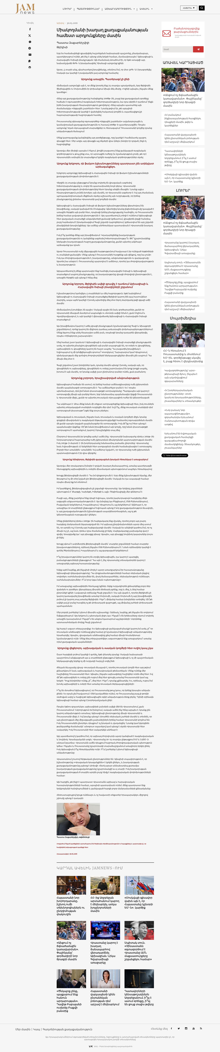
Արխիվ (61, 23)
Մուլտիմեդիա (183, 318)
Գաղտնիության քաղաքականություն (67, 1029)
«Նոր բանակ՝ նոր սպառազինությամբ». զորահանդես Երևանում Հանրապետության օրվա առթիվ (179, 417)
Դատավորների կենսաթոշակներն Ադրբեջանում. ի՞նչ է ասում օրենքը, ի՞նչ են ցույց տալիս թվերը (139, 997)
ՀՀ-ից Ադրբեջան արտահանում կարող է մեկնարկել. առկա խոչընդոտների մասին (105, 904)
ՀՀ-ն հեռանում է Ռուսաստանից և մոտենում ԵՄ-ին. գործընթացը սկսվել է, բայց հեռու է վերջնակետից (183, 356)
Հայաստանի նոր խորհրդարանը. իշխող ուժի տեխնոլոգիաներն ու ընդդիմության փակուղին (71, 906)
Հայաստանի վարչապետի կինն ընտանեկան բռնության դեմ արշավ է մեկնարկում (105, 997)
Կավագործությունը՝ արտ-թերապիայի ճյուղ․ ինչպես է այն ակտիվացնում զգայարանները (180, 376)
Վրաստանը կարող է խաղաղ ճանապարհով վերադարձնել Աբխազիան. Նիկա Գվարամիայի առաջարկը (104, 952)
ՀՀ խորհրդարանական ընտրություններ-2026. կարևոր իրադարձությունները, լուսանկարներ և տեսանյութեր (182, 395)
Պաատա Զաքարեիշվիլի (73, 42)
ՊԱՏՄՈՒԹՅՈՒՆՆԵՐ (88, 8)
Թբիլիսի (62, 47)
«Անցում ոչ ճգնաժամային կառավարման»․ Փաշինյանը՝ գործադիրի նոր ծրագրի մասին (68, 951)
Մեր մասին (22, 1029)
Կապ (36, 1029)
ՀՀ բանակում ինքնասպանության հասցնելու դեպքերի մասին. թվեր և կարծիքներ (182, 120)
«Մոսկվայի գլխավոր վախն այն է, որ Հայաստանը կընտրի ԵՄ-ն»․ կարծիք (139, 902)
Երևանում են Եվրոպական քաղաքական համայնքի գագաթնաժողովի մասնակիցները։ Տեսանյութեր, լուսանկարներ (182, 440)
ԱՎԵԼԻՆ (144, 8)
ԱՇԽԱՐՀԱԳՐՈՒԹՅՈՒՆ (118, 8)
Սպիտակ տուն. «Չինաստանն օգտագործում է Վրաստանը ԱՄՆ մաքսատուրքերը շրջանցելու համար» (138, 951)
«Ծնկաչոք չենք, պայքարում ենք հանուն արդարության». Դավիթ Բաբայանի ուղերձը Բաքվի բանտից (69, 1000)
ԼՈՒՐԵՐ (67, 8)
